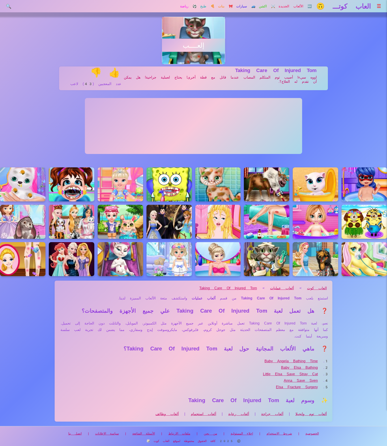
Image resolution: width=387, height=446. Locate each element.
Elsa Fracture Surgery (297, 387)
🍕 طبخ (207, 6)
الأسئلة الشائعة (143, 433)
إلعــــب (193, 45)
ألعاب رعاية (238, 414)
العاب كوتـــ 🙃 (343, 6)
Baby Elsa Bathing (299, 367)
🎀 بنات (225, 6)
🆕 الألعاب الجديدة (295, 6)
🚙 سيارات (246, 6)
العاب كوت (317, 288)
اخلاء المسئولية (242, 433)
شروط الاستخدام (279, 433)
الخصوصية (312, 433)
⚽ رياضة (188, 6)
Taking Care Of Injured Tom (228, 288)
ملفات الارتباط (179, 433)
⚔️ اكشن (267, 6)
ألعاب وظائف (167, 414)
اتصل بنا (75, 433)
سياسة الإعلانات (107, 433)
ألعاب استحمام (203, 414)
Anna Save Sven (301, 380)
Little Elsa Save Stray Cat (290, 374)
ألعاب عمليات (282, 288)
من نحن (210, 433)
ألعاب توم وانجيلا (311, 414)
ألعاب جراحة (272, 414)
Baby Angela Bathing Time (291, 361)
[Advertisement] (193, 126)
